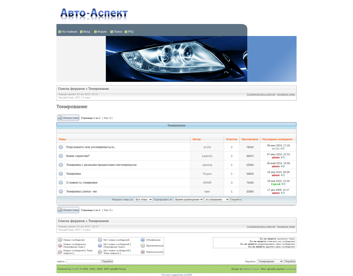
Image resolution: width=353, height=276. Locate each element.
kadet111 (207, 156)
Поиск (118, 31)
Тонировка (73, 173)
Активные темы (286, 94)
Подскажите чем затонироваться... (91, 147)
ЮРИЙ (207, 182)
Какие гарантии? (78, 156)
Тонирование (98, 88)
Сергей (275, 184)
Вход (86, 31)
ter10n (207, 147)
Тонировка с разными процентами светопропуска (101, 165)
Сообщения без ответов (261, 94)
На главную (69, 31)
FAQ (131, 31)
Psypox (207, 173)
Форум (101, 31)
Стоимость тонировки (81, 182)
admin (276, 157)
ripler (207, 191)
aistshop (207, 164)
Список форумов (71, 88)
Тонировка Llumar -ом (81, 191)
